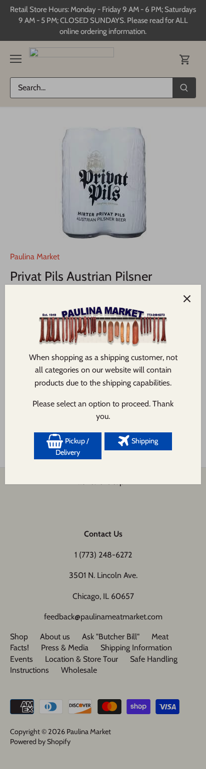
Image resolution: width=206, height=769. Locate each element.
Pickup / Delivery (72, 446)
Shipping (144, 440)
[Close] (187, 299)
